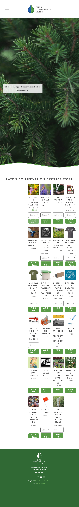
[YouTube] (41, 477)
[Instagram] (38, 477)
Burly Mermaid (41, 483)
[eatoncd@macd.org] (44, 477)
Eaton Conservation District (43, 481)
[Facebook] (35, 477)
